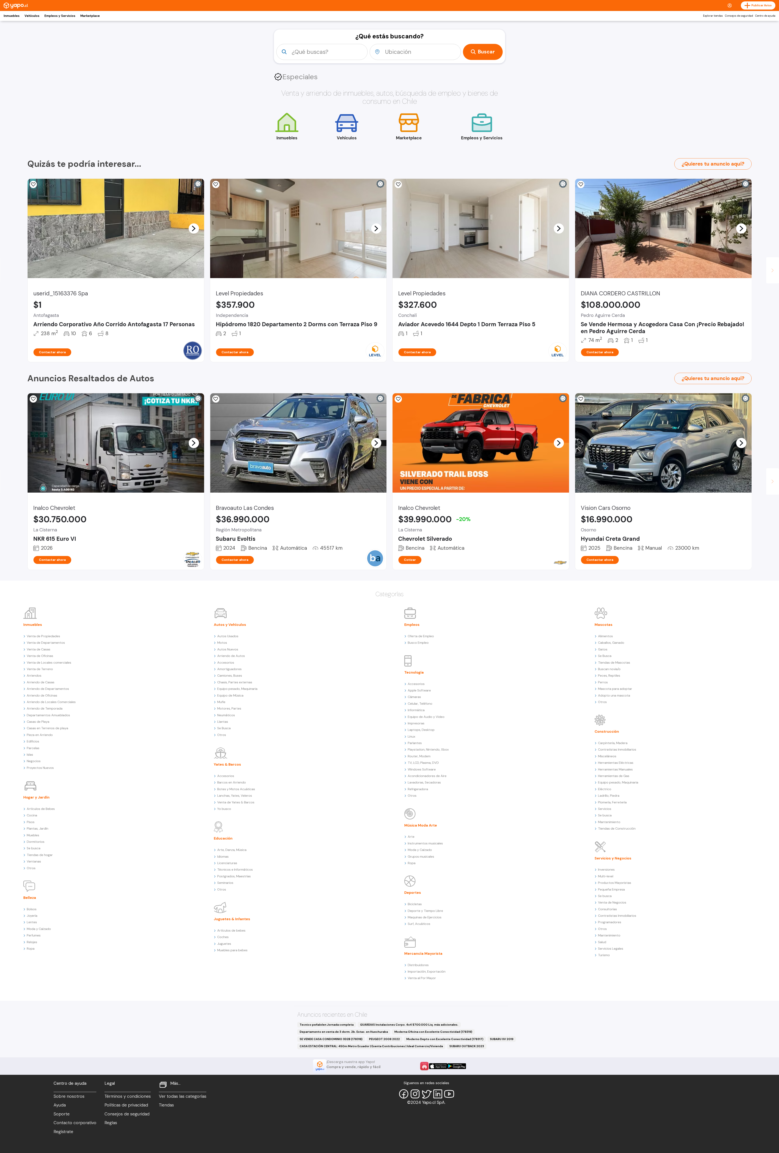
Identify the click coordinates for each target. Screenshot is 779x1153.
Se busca (33, 848)
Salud (602, 942)
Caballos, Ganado (611, 642)
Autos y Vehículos (230, 624)
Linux (411, 736)
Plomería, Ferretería (612, 802)
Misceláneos (607, 756)
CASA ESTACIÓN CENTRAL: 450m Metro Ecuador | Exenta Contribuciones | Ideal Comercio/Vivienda (371, 1046)
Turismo (604, 955)
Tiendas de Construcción (617, 828)
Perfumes (34, 935)
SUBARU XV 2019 (501, 1039)
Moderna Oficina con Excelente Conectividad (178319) (433, 1032)
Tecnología (414, 672)
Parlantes (415, 743)
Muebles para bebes (232, 950)
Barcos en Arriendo (231, 782)
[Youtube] (449, 1094)
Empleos (412, 624)
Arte (411, 836)
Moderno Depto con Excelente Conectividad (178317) (444, 1039)
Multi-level (605, 876)
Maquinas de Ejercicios (424, 917)
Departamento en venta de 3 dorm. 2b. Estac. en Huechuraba (344, 1032)
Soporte (62, 1114)
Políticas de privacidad (126, 1105)
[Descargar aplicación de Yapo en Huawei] (424, 1066)
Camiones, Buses (229, 675)
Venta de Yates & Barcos (235, 802)
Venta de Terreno (40, 669)
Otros (31, 868)
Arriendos (34, 675)
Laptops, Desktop (421, 730)
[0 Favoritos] (33, 184)
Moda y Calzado (39, 929)
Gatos (602, 649)
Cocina (32, 815)
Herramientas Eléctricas (615, 763)
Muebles (33, 835)
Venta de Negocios (612, 902)
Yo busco (224, 809)
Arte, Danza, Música (231, 850)
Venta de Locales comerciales (49, 662)
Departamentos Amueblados (48, 715)
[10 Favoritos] (580, 184)
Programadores (609, 922)
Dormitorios (35, 842)
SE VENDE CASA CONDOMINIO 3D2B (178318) (331, 1039)
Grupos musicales (421, 856)
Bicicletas (415, 904)
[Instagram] (415, 1094)
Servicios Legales (610, 948)
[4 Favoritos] (215, 184)
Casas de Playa (38, 722)
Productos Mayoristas (614, 883)
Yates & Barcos (227, 764)
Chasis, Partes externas (234, 682)
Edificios (33, 741)
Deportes (412, 892)
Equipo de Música (230, 695)
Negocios (34, 761)
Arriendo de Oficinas (42, 695)
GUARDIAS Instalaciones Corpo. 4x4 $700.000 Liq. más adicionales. (409, 1024)
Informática (416, 710)
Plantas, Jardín (37, 828)
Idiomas (223, 856)
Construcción (607, 731)
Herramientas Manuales (615, 769)
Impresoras (416, 723)
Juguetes (224, 944)
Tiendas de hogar (40, 855)
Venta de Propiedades (43, 636)
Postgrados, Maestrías (234, 876)
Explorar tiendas (713, 15)
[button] (194, 228)
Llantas (222, 722)
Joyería (32, 916)
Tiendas (166, 1105)
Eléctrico (604, 789)
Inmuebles (11, 16)
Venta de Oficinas (40, 656)
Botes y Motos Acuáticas (236, 789)
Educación (223, 838)
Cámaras (414, 697)
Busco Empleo (418, 642)
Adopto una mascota (614, 695)
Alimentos (605, 636)
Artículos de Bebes (41, 809)
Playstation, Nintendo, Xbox (428, 749)
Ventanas (34, 861)
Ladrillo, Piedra (608, 795)
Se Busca (224, 728)
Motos (222, 642)
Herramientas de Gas (613, 776)
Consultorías (607, 909)
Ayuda (60, 1105)
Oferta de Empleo (421, 636)
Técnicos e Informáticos (235, 869)
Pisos (30, 822)
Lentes (32, 922)
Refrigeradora (418, 789)
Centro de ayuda (765, 15)
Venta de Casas (38, 649)
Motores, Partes (229, 708)
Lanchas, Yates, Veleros (234, 795)
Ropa (30, 948)
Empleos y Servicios (59, 16)
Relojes (32, 942)
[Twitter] (426, 1094)
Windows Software (422, 769)
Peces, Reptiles (609, 675)
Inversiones (606, 869)
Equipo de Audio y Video (426, 717)
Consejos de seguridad (739, 15)
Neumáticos (226, 715)
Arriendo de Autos (231, 656)
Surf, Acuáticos (419, 924)
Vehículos (32, 16)
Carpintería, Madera (612, 743)
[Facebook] (403, 1094)
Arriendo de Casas (40, 682)
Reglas (110, 1123)
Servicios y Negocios (613, 858)
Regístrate (63, 1132)
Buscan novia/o (609, 669)
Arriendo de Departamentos (48, 689)
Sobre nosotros (69, 1096)
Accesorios (225, 662)
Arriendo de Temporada (44, 708)
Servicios (604, 809)
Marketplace (90, 16)
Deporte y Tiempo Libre (425, 911)
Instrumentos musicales (425, 843)
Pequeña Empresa (611, 889)
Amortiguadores (229, 669)
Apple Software (419, 690)
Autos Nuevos (227, 649)
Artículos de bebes (231, 930)
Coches (223, 937)
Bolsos (32, 909)
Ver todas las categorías (182, 1096)
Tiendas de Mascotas (614, 662)
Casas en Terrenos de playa (47, 728)
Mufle (221, 702)
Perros (603, 682)
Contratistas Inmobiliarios (617, 749)
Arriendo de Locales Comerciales (51, 702)
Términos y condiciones (127, 1096)
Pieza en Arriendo (40, 735)
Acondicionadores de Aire (427, 776)
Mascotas (603, 624)
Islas (30, 754)
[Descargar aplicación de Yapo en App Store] (438, 1066)
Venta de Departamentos (46, 642)
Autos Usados (227, 636)
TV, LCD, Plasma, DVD (423, 763)
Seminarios (225, 883)
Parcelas (33, 748)
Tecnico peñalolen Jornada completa (327, 1024)
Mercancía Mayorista (423, 953)
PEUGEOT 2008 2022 (384, 1039)
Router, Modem (419, 756)
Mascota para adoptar (615, 689)
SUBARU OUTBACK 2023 (466, 1046)
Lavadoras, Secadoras (424, 782)
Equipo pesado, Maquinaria (237, 689)
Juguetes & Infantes (232, 919)
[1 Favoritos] (580, 399)
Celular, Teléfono (420, 703)
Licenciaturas (227, 863)
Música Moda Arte (420, 825)
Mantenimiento (609, 822)
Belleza (29, 897)
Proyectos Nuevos (40, 768)
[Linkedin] (437, 1094)
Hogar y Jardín (36, 797)
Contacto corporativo (75, 1123)
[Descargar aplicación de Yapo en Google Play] (457, 1066)
